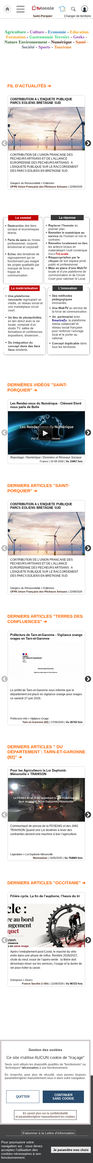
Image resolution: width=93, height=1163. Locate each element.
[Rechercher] (73, 8)
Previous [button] (4, 143)
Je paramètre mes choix (70, 1150)
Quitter (23, 1096)
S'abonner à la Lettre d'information (48, 1133)
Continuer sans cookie (63, 1096)
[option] (46, 142)
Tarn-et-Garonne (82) (35, 722)
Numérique (61, 42)
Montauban (40, 857)
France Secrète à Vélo (35, 983)
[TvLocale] (43, 8)
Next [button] (88, 143)
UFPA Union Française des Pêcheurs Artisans (38, 186)
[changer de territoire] (62, 8)
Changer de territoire (77, 16)
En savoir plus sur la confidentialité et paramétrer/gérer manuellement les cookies (45, 1115)
